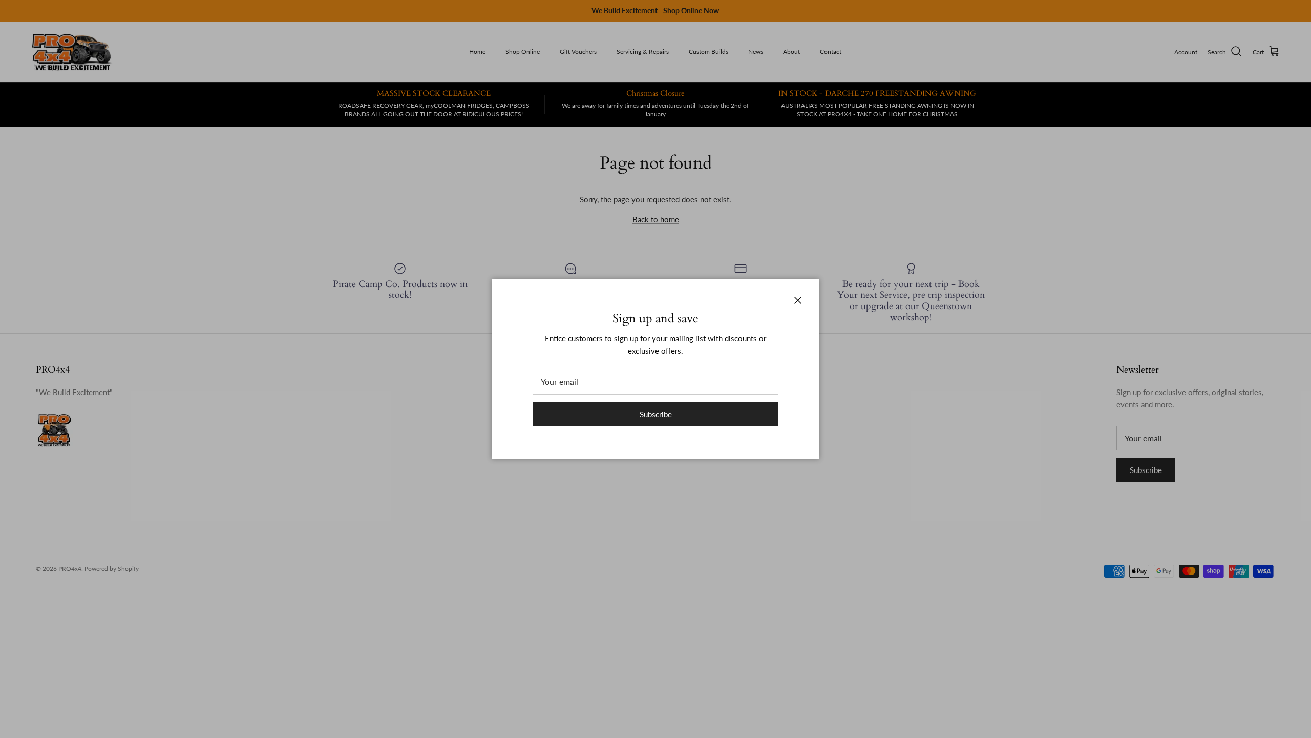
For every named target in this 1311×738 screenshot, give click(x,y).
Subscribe (656, 414)
